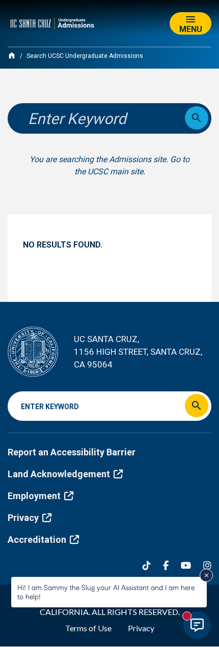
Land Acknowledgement (59, 474)
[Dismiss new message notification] (206, 575)
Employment (34, 495)
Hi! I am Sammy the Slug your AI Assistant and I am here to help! (106, 592)
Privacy (23, 517)
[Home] (12, 55)
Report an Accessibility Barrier (71, 452)
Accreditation (37, 539)
